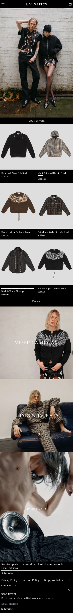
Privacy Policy (9, 580)
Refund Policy (31, 580)
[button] (70, 4)
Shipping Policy (53, 580)
